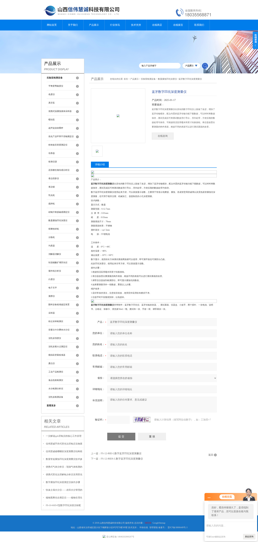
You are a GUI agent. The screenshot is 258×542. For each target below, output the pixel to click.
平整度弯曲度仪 (55, 86)
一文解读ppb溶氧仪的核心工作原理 (63, 436)
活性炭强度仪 (54, 338)
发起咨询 (249, 536)
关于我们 (73, 25)
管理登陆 (153, 527)
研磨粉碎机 (53, 229)
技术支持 (136, 25)
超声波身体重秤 (55, 128)
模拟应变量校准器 (56, 355)
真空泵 (51, 103)
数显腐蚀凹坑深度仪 (57, 220)
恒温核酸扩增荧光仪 (57, 262)
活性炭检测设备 (55, 397)
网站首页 (52, 25)
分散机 (51, 237)
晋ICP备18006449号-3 (177, 527)
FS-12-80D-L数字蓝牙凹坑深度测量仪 (121, 453)
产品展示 (94, 25)
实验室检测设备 (148, 79)
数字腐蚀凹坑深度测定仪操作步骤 (63, 482)
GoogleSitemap (159, 523)
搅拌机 (51, 203)
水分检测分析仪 (55, 388)
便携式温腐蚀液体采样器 (60, 111)
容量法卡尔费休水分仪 (59, 330)
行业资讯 (115, 25)
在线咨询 (163, 136)
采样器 (51, 313)
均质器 (51, 245)
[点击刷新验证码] (142, 420)
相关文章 (52, 421)
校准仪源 (52, 161)
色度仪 (51, 94)
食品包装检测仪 (55, 380)
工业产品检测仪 (55, 372)
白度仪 (51, 279)
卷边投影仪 (53, 178)
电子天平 (52, 287)
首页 (126, 79)
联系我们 (199, 25)
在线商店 (157, 25)
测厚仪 (51, 296)
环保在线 (144, 527)
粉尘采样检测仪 (55, 321)
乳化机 (51, 195)
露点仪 (51, 363)
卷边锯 (51, 187)
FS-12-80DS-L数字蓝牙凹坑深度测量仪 (122, 458)
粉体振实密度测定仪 (57, 145)
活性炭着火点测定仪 (57, 346)
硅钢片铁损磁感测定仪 (59, 212)
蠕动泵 (51, 119)
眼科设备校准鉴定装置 (59, 304)
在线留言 (178, 25)
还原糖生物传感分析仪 (59, 170)
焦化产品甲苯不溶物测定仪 (61, 136)
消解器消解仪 (54, 254)
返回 (210, 455)
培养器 (51, 153)
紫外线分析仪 (54, 271)
